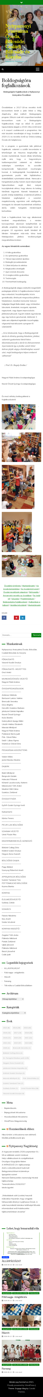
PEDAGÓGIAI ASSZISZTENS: (14, 750)
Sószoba (15, 598)
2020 (17, 1038)
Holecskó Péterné (9, 779)
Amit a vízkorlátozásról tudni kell (15, 1168)
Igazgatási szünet (9, 1174)
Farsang (7, 981)
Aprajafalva (7, 1293)
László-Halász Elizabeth (12, 724)
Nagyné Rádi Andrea (11, 682)
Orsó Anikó (6, 672)
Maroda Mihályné (9, 727)
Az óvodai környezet (30, 589)
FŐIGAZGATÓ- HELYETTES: (14, 669)
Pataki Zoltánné (8, 941)
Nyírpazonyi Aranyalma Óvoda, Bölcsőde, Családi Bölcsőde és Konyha (18, 41)
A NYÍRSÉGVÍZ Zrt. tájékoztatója (16, 1164)
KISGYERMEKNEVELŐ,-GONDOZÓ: (17, 841)
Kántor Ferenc (8, 818)
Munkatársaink (28, 585)
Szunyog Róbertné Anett (12, 870)
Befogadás (34, 592)
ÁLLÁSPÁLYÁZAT (12, 968)
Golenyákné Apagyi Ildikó (12, 721)
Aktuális (5, 1257)
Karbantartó (7, 812)
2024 (28, 1043)
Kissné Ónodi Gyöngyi (11, 714)
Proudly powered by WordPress (21, 1385)
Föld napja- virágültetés (14, 972)
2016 (7, 1033)
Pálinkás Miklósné (9, 938)
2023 (17, 1043)
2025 (6, 1048)
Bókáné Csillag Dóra (10, 847)
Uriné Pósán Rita (9, 834)
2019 (7, 1038)
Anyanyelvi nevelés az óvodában (17, 595)
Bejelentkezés (10, 1108)
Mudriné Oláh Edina (10, 789)
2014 (16, 1028)
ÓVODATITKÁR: (9, 799)
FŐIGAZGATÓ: (8, 659)
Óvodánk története (12, 585)
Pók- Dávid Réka (9, 737)
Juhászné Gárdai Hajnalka (13, 711)
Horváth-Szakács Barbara (13, 708)
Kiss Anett (6, 919)
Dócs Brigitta (7, 705)
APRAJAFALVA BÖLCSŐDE (14, 877)
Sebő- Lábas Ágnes (10, 740)
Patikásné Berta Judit (11, 734)
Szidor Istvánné (8, 922)
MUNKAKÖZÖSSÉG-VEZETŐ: (15, 679)
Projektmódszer (27, 598)
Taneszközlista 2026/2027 (13, 1184)
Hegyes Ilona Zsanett (11, 854)
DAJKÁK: (5, 766)
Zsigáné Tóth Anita (10, 935)
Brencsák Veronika (10, 701)
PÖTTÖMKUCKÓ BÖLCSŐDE (14, 883)
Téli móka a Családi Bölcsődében (18, 985)
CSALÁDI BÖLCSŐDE (20, 1293)
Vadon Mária (7, 756)
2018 (28, 1033)
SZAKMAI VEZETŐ (10, 831)
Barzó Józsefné (8, 951)
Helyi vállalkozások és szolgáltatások (18, 1158)
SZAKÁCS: (6, 909)
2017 (17, 1033)
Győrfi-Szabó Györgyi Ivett (13, 805)
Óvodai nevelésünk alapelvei (15, 592)
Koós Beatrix (7, 717)
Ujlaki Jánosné (8, 945)
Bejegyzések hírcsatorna (14, 1112)
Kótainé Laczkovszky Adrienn (14, 782)
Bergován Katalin (9, 776)
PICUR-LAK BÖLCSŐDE (12, 825)
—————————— (11, 656)
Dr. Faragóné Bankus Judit (16, 1058)
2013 (6, 1028)
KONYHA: (6, 893)
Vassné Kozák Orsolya (11, 662)
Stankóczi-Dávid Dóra (11, 743)
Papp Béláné (7, 867)
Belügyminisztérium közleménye (15, 1171)
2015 (27, 1028)
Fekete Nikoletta (9, 915)
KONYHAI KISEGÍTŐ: (11, 928)
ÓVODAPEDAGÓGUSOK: (13, 688)
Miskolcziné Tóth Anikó (12, 786)
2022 (7, 1043)
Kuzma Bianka (8, 886)
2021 (28, 1038)
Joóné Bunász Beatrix (11, 760)
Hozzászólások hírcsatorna (15, 1116)
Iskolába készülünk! (18, 605)
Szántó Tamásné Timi (11, 880)
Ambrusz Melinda (9, 695)
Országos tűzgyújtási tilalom (14, 1161)
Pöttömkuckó (34, 1293)
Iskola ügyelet (7, 1187)
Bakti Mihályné (8, 773)
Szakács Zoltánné (9, 792)
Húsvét (7, 977)
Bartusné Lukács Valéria (12, 698)
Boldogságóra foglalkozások (15, 602)
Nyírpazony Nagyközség (23, 1146)
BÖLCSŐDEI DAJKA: (10, 860)
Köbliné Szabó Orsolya (11, 851)
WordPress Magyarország (15, 1121)
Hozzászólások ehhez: (21, 1129)
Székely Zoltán (8, 902)
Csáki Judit (6, 954)
